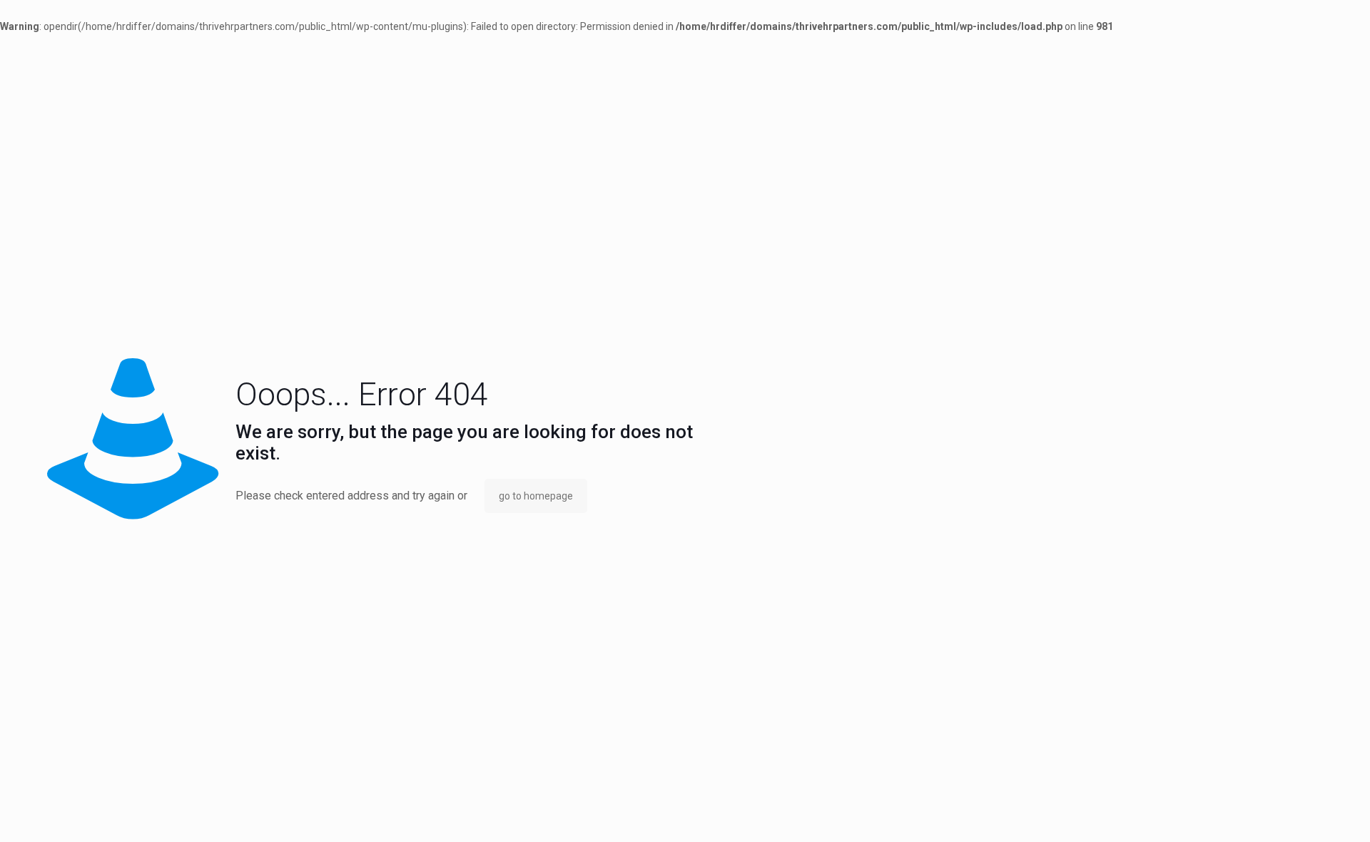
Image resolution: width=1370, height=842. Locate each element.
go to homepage (536, 496)
